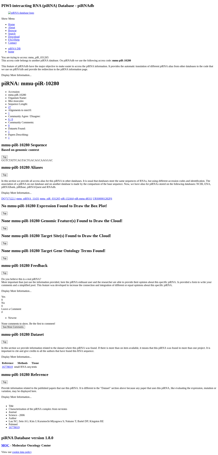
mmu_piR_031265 (50, 198)
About (11, 27)
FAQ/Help (14, 39)
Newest (12, 317)
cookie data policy (22, 452)
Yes (3, 296)
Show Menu (8, 18)
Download (14, 36)
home (11, 51)
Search (11, 33)
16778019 (7, 366)
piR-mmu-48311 (83, 198)
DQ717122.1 (8, 198)
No (3, 302)
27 (9, 107)
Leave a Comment (11, 309)
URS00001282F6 (102, 198)
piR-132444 (67, 198)
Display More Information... (16, 75)
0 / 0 (10, 119)
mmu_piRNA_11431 (27, 198)
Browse (12, 30)
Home (11, 24)
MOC (5, 445)
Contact (12, 42)
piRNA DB (14, 48)
